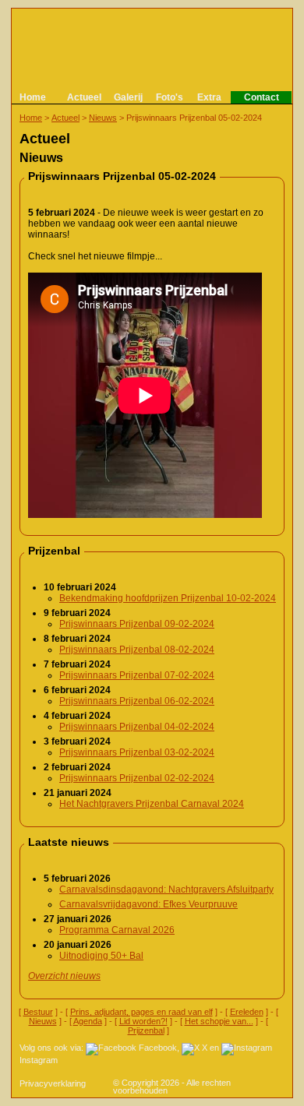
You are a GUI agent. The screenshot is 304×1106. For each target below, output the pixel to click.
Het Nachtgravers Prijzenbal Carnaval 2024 (151, 803)
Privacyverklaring (52, 1083)
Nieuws (103, 117)
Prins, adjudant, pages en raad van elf (141, 1011)
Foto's (169, 97)
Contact (261, 97)
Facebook (158, 1047)
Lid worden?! (143, 1021)
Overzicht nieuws (64, 975)
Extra (209, 97)
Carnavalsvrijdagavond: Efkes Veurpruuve (148, 904)
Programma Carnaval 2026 (117, 930)
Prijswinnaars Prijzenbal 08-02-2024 (136, 649)
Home (32, 97)
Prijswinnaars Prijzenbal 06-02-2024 (136, 701)
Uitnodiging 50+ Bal (101, 955)
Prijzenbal (146, 1030)
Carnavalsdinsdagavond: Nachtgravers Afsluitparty (166, 889)
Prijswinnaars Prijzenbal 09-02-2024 (136, 623)
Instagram (38, 1060)
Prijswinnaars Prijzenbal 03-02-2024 (136, 752)
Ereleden (246, 1011)
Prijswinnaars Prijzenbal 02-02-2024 (136, 778)
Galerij (128, 97)
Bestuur (38, 1011)
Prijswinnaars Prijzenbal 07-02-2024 (136, 675)
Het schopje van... (219, 1021)
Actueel (84, 97)
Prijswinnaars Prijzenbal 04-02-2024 (136, 726)
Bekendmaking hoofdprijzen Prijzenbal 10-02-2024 (167, 598)
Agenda (87, 1021)
